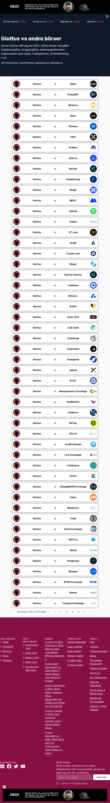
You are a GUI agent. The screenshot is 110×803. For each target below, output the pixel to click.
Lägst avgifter (74, 646)
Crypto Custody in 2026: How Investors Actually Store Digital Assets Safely (54, 719)
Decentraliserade (76, 642)
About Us (95, 673)
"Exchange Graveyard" (96, 662)
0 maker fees (74, 660)
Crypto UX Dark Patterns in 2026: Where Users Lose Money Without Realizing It (54, 651)
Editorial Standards (95, 684)
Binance (7, 651)
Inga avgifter (74, 651)
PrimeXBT (8, 646)
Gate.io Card (32, 657)
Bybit (6, 642)
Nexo (6, 655)
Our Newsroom (98, 677)
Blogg (93, 655)
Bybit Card (31, 652)
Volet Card (31, 662)
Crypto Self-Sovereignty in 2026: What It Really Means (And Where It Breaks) (53, 672)
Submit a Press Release (98, 708)
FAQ (92, 642)
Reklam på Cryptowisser (97, 700)
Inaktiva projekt (98, 668)
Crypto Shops (75, 665)
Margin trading (75, 655)
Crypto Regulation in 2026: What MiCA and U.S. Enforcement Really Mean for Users (54, 743)
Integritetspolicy (99, 651)
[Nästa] (90, 612)
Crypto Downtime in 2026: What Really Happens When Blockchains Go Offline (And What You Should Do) (55, 696)
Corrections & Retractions (97, 692)
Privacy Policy (81, 783)
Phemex (7, 660)
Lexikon (94, 646)
